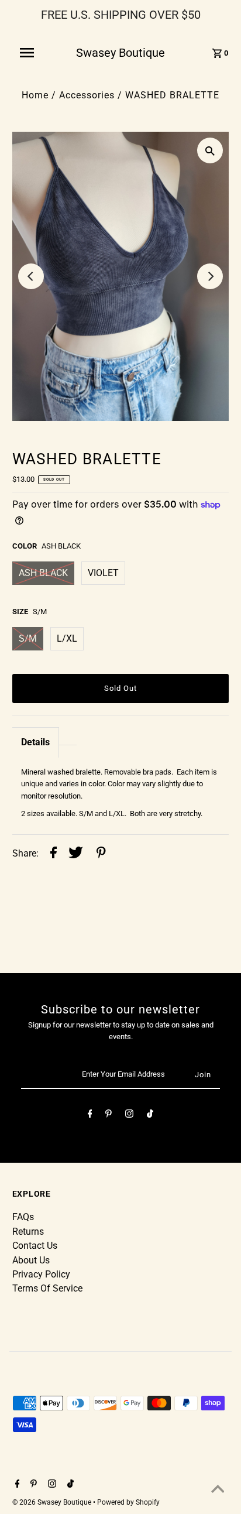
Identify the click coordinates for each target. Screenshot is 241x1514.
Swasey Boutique (120, 53)
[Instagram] (129, 1115)
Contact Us (34, 1245)
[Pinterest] (108, 1115)
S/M (28, 638)
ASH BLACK (43, 572)
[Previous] (31, 276)
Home (35, 95)
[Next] (210, 276)
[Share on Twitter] (75, 854)
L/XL (67, 638)
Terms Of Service (47, 1288)
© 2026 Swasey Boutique (52, 1502)
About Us (31, 1260)
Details (35, 742)
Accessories (87, 95)
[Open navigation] (33, 52)
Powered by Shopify (128, 1502)
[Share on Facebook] (53, 854)
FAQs (23, 1216)
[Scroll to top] (217, 1490)
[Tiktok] (150, 1115)
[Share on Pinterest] (101, 854)
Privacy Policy (41, 1274)
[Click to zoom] (210, 150)
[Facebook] (90, 1115)
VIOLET (103, 572)
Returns (28, 1231)
